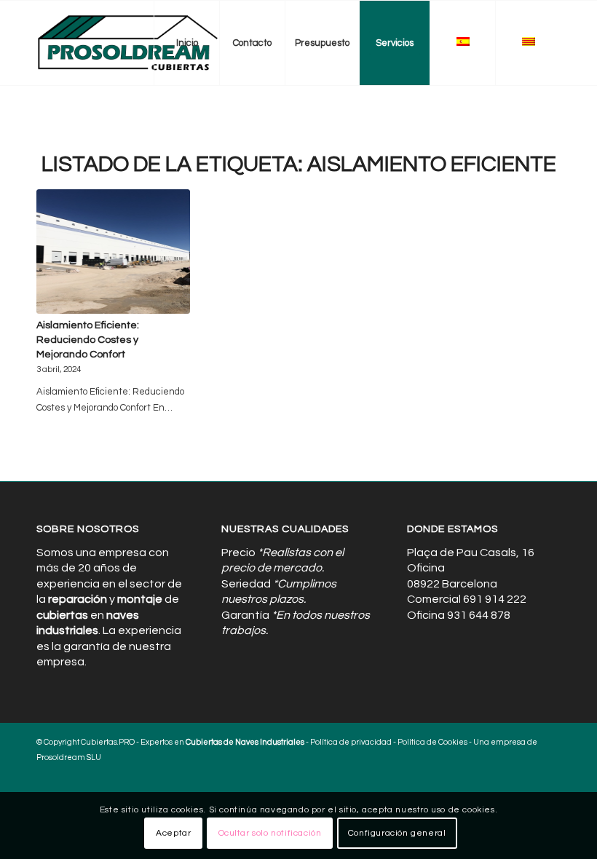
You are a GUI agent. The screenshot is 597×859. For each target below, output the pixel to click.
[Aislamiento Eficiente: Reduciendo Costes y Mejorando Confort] (113, 251)
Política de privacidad (351, 742)
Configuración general (397, 833)
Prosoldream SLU (68, 757)
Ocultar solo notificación (270, 833)
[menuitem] (186, 43)
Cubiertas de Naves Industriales (245, 742)
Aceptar (173, 833)
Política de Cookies (432, 742)
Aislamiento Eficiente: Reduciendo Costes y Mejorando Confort (87, 340)
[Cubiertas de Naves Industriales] (128, 43)
